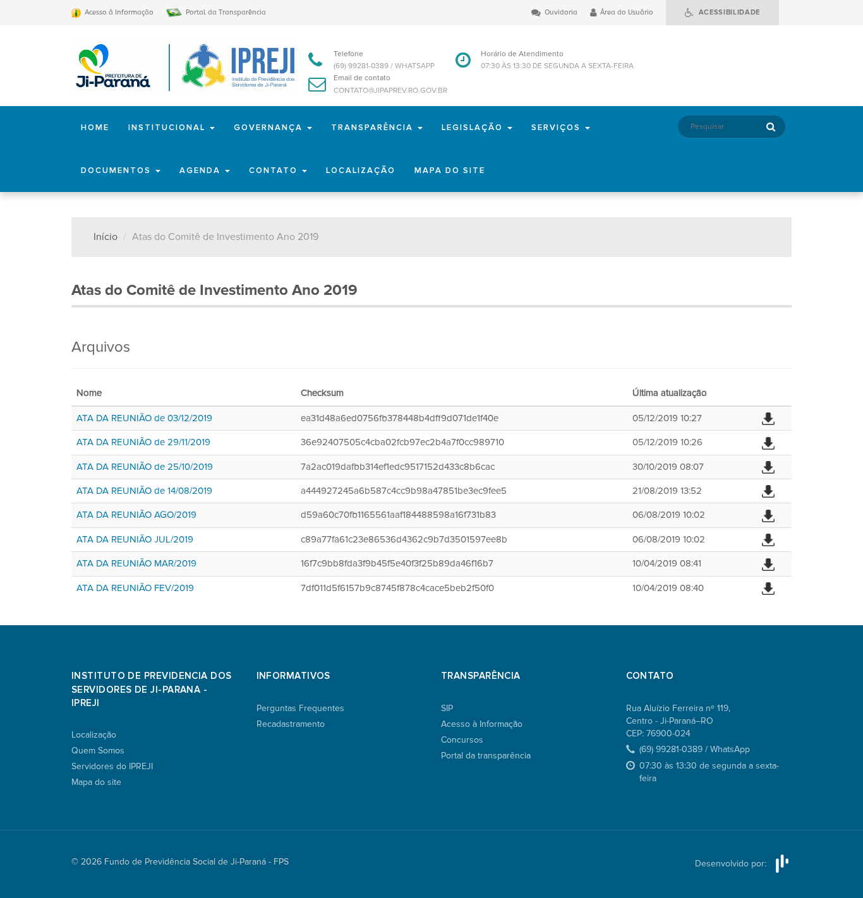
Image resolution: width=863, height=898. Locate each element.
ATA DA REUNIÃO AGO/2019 (136, 514)
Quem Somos (97, 750)
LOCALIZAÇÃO (360, 170)
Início (106, 236)
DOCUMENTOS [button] (117, 170)
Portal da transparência (486, 755)
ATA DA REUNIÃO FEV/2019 (135, 588)
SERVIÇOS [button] (557, 128)
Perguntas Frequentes (300, 708)
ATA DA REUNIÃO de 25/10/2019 (144, 466)
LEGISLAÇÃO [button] (474, 128)
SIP (447, 708)
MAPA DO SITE (449, 170)
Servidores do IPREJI (112, 766)
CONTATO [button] (275, 170)
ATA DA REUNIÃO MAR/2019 (136, 563)
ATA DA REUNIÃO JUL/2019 (134, 539)
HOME (95, 128)
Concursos (462, 739)
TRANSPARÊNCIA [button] (373, 128)
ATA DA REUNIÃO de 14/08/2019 (144, 490)
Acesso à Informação (481, 724)
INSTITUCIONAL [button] (168, 128)
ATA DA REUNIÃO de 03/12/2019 (144, 418)
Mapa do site (96, 782)
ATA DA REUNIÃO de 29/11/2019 (143, 442)
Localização (93, 734)
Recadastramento (290, 724)
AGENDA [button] (201, 170)
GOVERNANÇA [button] (270, 128)
